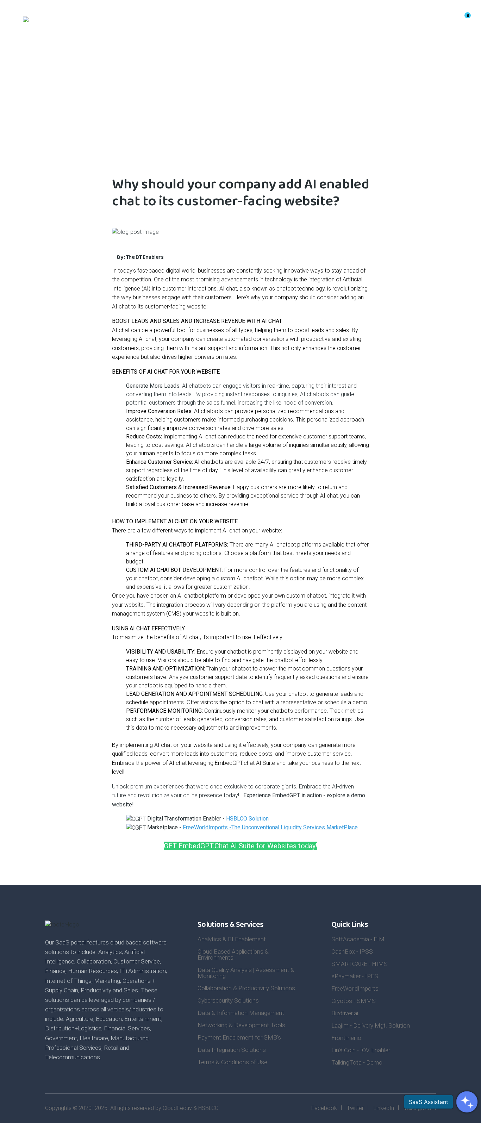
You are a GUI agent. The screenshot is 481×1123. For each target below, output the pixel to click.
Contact (383, 21)
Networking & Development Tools (241, 1025)
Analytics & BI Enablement (232, 939)
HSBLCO (208, 1108)
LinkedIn (384, 1108)
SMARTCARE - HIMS (359, 963)
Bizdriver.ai (344, 1013)
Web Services (237, 21)
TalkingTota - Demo (356, 1062)
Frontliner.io (346, 1037)
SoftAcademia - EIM (358, 939)
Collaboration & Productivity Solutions (246, 988)
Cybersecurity (337, 21)
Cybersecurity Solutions (228, 1000)
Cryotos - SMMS (353, 1000)
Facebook (324, 1108)
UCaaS (192, 21)
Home (114, 21)
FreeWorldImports (355, 988)
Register (416, 21)
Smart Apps (287, 21)
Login (446, 21)
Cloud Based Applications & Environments (233, 954)
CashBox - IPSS (352, 951)
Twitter (355, 1108)
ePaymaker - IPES (354, 976)
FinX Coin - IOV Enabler (360, 1050)
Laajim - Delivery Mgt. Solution (370, 1025)
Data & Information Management (241, 1012)
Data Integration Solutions (232, 1049)
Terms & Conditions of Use (232, 1062)
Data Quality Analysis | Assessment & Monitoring (246, 972)
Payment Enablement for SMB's (239, 1037)
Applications (150, 21)
